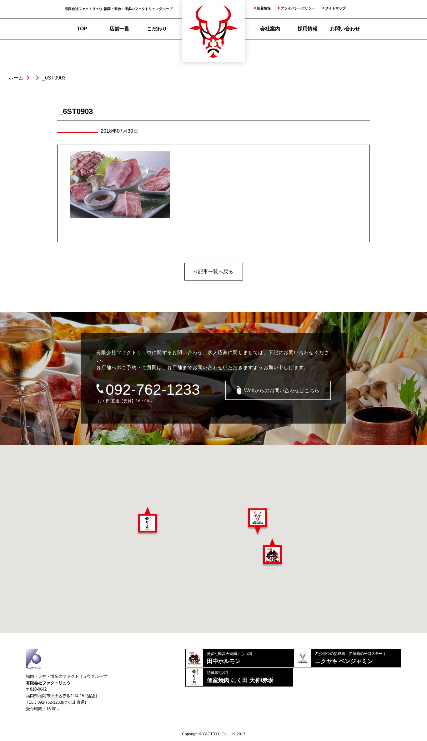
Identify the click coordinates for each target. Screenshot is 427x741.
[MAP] (91, 695)
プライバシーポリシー (298, 8)
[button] (147, 521)
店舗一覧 (119, 28)
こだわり (157, 28)
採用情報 (308, 28)
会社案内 (270, 28)
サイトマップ (335, 8)
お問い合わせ (345, 28)
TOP (82, 28)
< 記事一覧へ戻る (213, 271)
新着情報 (264, 8)
